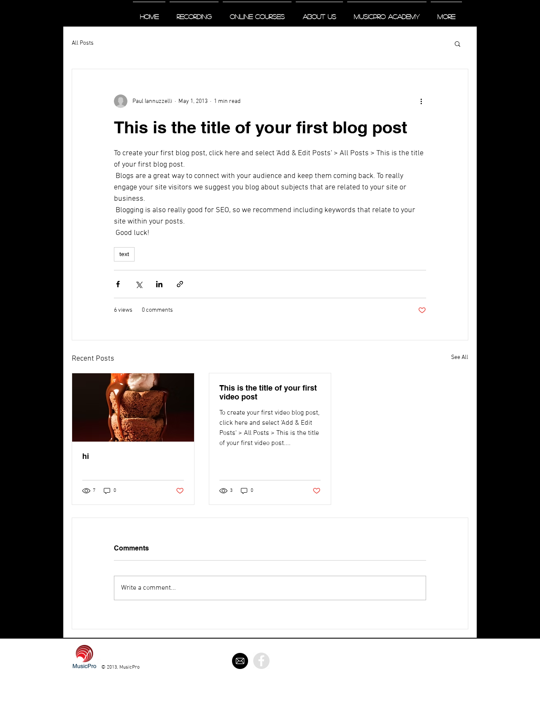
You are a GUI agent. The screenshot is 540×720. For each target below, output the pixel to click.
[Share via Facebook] (118, 284)
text (124, 254)
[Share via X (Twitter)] (139, 284)
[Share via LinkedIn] (159, 284)
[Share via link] (180, 284)
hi (85, 456)
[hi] (133, 407)
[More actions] (421, 101)
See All (459, 357)
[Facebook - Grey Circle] (261, 661)
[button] (458, 43)
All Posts (83, 43)
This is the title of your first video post (268, 392)
